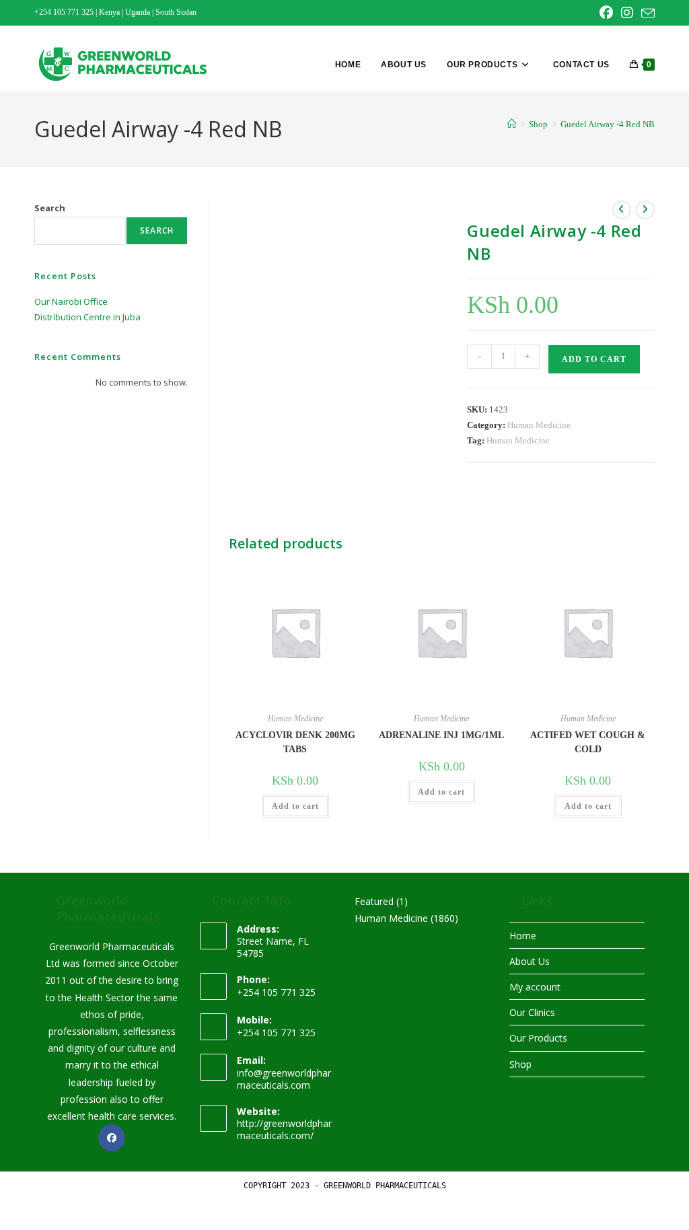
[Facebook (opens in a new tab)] (606, 13)
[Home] (511, 124)
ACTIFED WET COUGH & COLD (587, 742)
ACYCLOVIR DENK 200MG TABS (295, 742)
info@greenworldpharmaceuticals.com (284, 1078)
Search (49, 208)
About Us (529, 961)
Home (522, 935)
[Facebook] (111, 1137)
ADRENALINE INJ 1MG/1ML (441, 735)
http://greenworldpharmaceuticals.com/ (284, 1129)
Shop (520, 1064)
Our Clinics (532, 1012)
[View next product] (645, 210)
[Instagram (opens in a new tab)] (627, 13)
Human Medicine (539, 425)
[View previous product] (621, 210)
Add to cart (594, 359)
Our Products (538, 1038)
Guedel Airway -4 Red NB (607, 124)
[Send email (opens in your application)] (646, 13)
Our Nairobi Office (71, 301)
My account (534, 986)
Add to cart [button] (295, 806)
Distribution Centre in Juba (87, 317)
